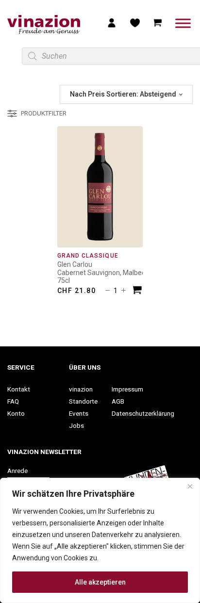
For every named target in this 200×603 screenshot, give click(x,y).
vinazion (81, 389)
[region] (100, 540)
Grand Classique (87, 255)
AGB (118, 401)
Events (78, 413)
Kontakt (18, 389)
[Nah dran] (190, 486)
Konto (16, 413)
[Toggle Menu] (183, 23)
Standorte (83, 401)
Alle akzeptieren (100, 582)
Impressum (127, 389)
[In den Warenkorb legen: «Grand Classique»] (137, 291)
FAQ (13, 401)
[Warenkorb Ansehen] (158, 22)
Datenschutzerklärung (143, 413)
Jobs (76, 425)
